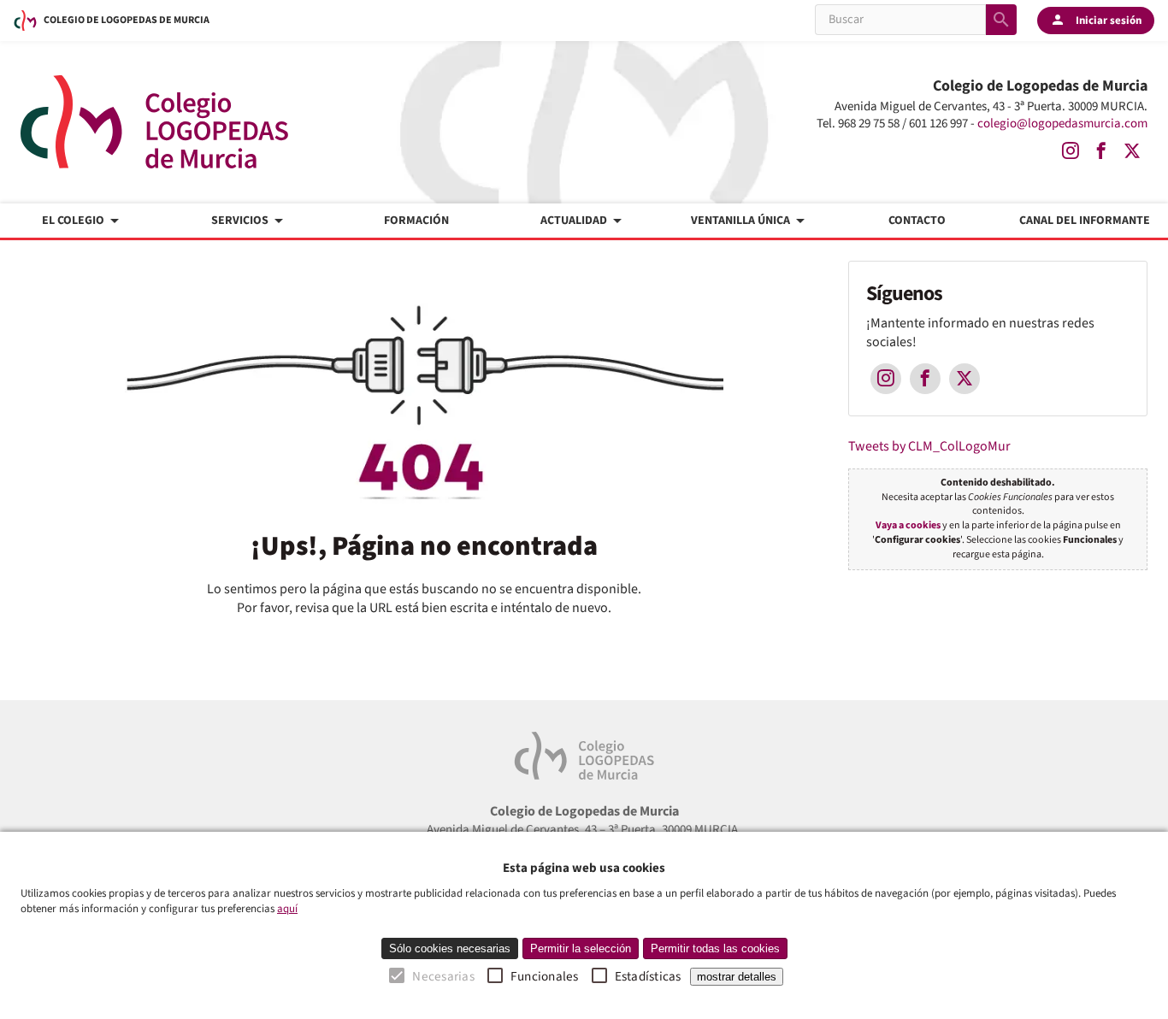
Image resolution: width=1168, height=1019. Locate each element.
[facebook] (1101, 151)
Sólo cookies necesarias (449, 948)
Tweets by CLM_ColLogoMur (929, 446)
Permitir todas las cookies (715, 948)
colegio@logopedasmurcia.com (1062, 124)
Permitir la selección (580, 948)
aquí (287, 908)
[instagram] (1070, 151)
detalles (736, 976)
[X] (1132, 151)
